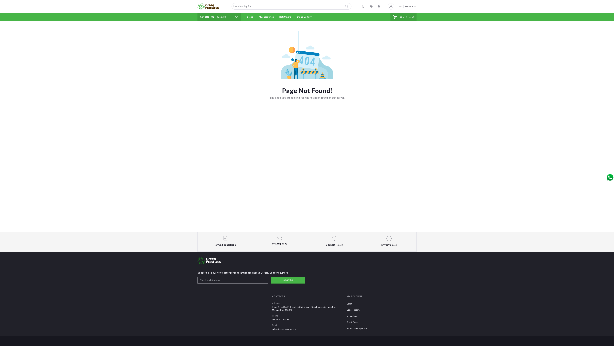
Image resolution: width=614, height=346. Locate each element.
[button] (379, 6)
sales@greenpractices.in (284, 329)
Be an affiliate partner (357, 328)
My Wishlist (352, 316)
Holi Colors (285, 17)
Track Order (352, 322)
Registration (411, 6)
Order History (353, 310)
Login (399, 6)
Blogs (250, 17)
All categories (266, 17)
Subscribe (288, 280)
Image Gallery (304, 17)
